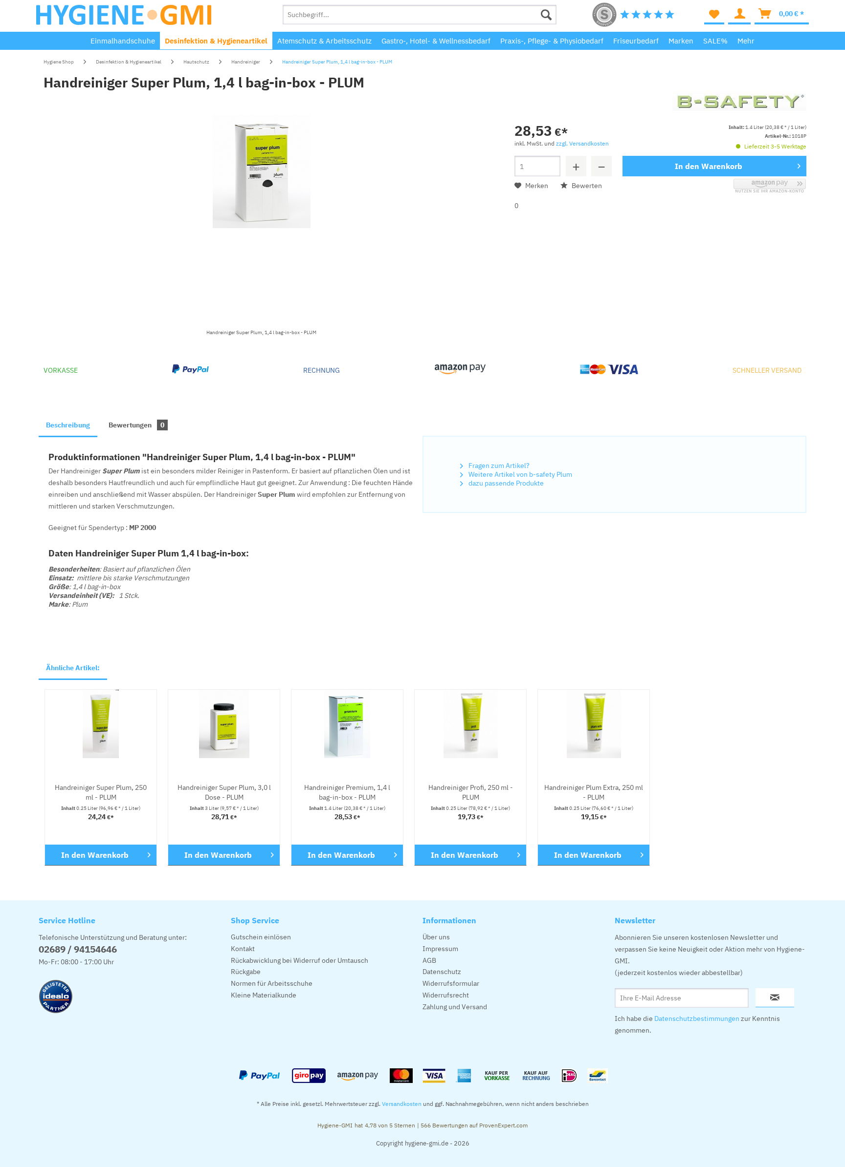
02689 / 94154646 (78, 949)
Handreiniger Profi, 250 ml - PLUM (470, 792)
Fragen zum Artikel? (498, 465)
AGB (429, 960)
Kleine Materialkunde (263, 995)
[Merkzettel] (714, 14)
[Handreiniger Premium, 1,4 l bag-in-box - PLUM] (347, 724)
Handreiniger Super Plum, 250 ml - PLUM (101, 792)
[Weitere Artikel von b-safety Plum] (739, 107)
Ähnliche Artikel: (73, 667)
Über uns (436, 937)
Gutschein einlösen (261, 937)
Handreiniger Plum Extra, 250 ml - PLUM (593, 792)
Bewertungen (136, 425)
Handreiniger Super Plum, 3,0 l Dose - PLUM (224, 792)
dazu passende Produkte (505, 483)
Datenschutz (441, 971)
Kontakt (243, 948)
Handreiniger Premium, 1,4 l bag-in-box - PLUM (347, 792)
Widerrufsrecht (445, 995)
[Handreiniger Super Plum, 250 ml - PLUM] (100, 724)
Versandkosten (402, 1103)
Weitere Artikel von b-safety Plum (519, 474)
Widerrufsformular (450, 983)
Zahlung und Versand (454, 1006)
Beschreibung (68, 425)
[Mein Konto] (739, 14)
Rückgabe (246, 971)
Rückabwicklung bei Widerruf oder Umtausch (299, 960)
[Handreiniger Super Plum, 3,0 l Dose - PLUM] (224, 724)
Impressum (440, 948)
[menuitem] (419, 14)
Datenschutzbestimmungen (696, 1018)
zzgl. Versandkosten (582, 143)
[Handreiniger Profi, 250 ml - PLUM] (470, 724)
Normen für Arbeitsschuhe (271, 983)
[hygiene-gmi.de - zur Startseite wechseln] (123, 17)
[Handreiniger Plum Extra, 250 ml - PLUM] (593, 724)
